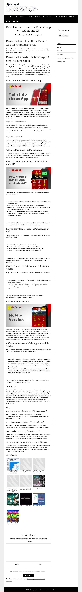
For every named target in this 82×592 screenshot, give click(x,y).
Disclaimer (60, 54)
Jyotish (22, 16)
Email (39, 564)
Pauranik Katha (11, 16)
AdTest (59, 47)
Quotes (29, 16)
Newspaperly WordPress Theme (48, 589)
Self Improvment (61, 16)
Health (71, 16)
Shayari (37, 16)
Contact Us (60, 50)
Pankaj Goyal (38, 35)
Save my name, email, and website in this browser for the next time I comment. (28, 571)
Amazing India (47, 16)
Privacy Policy (61, 61)
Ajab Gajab (12, 4)
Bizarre (15, 21)
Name (17, 564)
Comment (28, 541)
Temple (7, 21)
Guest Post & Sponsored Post (65, 58)
